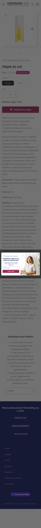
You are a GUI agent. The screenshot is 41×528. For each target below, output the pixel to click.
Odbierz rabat (11, 271)
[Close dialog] (38, 254)
